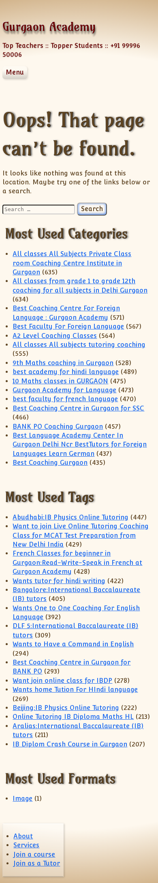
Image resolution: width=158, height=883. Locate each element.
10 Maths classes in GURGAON (60, 381)
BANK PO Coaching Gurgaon (58, 426)
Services (26, 845)
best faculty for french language (65, 399)
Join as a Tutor (36, 863)
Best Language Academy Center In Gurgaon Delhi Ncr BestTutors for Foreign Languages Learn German (80, 445)
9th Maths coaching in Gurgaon (63, 363)
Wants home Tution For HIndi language (75, 689)
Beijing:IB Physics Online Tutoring (66, 708)
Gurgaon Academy (49, 26)
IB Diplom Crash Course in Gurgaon (70, 744)
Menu (15, 72)
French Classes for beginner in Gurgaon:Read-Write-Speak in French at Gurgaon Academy (77, 562)
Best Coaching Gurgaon (50, 462)
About (23, 836)
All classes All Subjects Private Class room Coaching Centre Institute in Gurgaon (72, 263)
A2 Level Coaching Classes (55, 336)
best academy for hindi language (66, 372)
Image (22, 798)
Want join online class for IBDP (62, 680)
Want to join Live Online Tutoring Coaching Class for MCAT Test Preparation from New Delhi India (81, 535)
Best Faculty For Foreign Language (68, 326)
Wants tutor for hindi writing (59, 581)
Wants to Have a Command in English (73, 644)
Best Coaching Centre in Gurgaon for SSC (78, 408)
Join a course (34, 854)
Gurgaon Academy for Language (64, 390)
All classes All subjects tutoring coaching (79, 344)
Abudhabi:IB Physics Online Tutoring (70, 517)
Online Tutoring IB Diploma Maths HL (73, 717)
